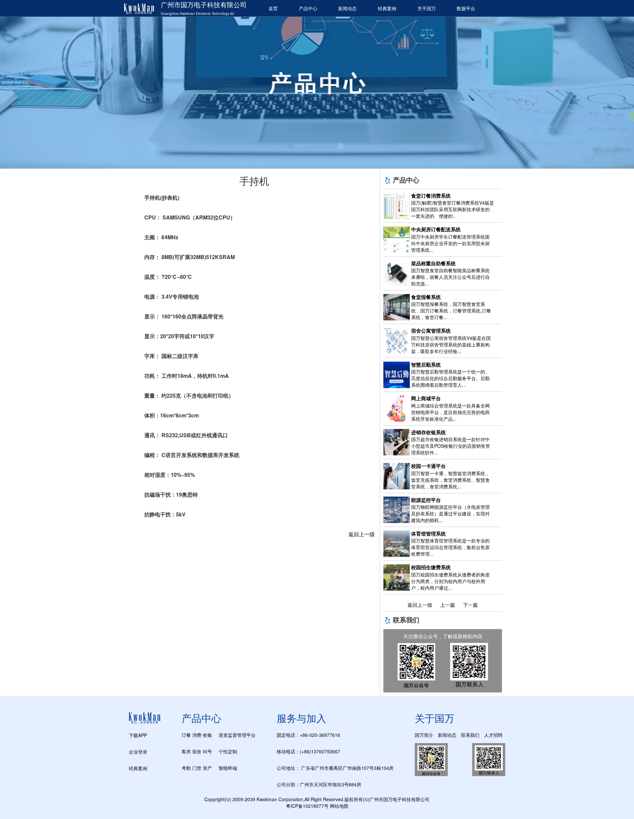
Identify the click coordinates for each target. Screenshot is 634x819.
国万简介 (424, 735)
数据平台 (466, 8)
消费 (196, 735)
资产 (207, 768)
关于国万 (426, 8)
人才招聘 (493, 735)
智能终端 (228, 768)
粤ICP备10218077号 (307, 806)
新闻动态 (347, 8)
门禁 (196, 768)
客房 (186, 751)
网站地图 (339, 806)
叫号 (207, 751)
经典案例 (387, 8)
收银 (207, 735)
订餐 (186, 735)
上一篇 (447, 604)
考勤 (186, 768)
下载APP (138, 735)
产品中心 (308, 8)
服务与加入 (301, 718)
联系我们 (470, 735)
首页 (273, 8)
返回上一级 (361, 534)
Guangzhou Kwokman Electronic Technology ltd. (198, 13)
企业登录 (138, 751)
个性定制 (228, 751)
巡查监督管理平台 (237, 735)
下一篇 (470, 604)
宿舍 (196, 751)
